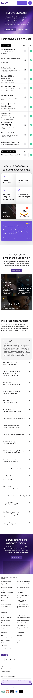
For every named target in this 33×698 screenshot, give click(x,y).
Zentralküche (20, 590)
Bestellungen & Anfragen (23, 581)
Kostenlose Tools (5, 640)
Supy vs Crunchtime (6, 615)
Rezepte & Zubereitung (7, 592)
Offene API (20, 592)
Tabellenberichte (5, 590)
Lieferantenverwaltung (7, 587)
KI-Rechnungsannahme (23, 604)
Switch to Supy (9, 29)
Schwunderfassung (6, 597)
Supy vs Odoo (4, 628)
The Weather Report (6, 648)
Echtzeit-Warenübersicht (23, 587)
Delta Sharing (20, 597)
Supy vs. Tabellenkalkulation (24, 628)
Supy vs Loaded (21, 625)
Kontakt (19, 637)
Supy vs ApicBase (21, 615)
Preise (18, 643)
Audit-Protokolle (5, 606)
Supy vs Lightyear (5, 625)
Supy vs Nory (4, 622)
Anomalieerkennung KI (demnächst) (23, 607)
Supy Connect (5, 595)
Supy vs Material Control (23, 617)
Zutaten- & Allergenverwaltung (6, 584)
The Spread (4, 645)
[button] (27, 223)
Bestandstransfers (6, 604)
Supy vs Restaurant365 (23, 620)
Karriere (19, 640)
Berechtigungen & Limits (23, 595)
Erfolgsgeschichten (6, 643)
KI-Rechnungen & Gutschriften (21, 601)
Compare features (23, 29)
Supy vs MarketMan (6, 617)
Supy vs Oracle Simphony (23, 622)
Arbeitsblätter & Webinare (8, 637)
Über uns (19, 635)
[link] (22, 3)
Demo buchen (22, 3)
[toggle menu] (30, 3)
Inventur (3, 600)
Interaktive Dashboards (23, 583)
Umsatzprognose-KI (6, 581)
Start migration (16, 270)
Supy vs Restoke (5, 620)
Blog (2, 635)
